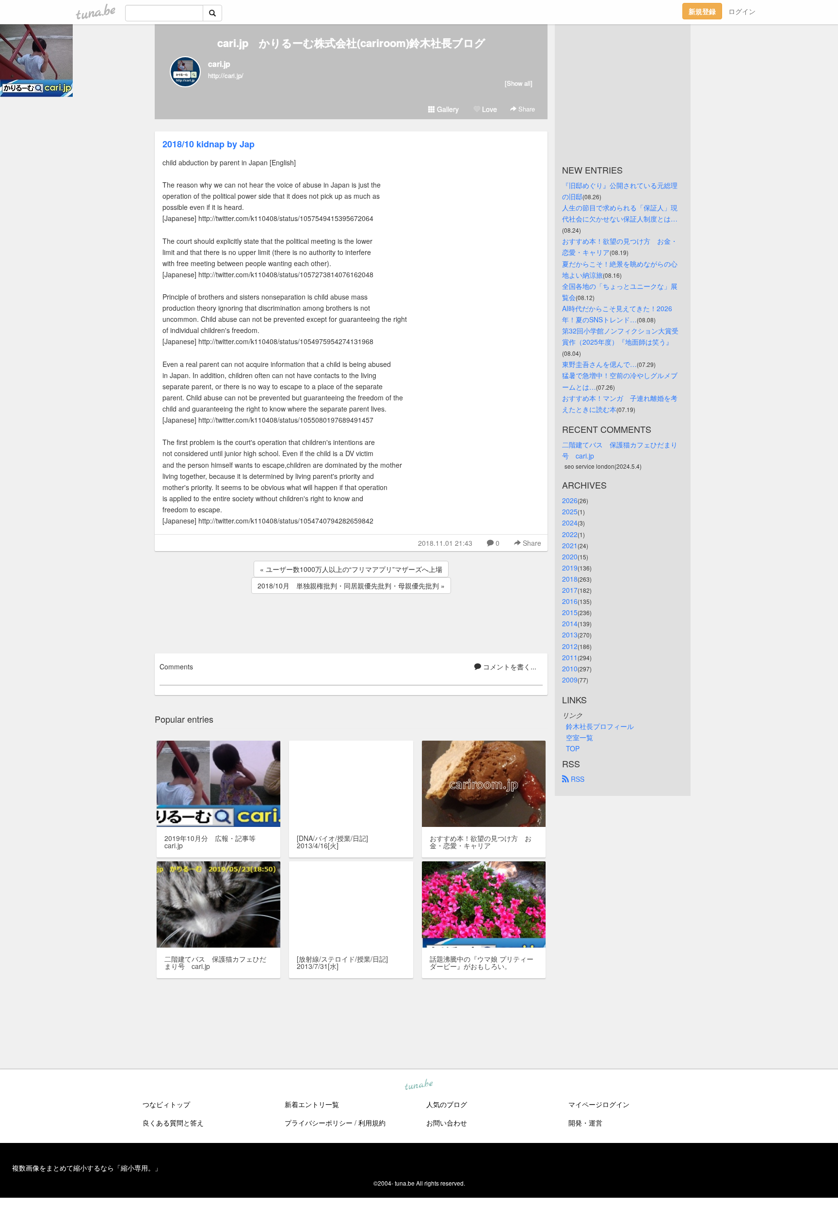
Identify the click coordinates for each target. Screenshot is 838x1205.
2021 (570, 545)
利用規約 (372, 1122)
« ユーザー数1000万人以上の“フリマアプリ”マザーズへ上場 (351, 569)
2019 (570, 567)
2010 (570, 668)
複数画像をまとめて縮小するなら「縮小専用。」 (86, 1168)
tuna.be (418, 1085)
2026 (570, 500)
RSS (576, 779)
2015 (570, 612)
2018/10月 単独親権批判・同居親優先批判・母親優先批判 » (351, 585)
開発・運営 (585, 1122)
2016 (570, 601)
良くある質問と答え (173, 1122)
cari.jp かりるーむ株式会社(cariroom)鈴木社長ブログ (351, 42)
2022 (570, 534)
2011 (570, 657)
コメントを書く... (508, 666)
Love (488, 109)
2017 (570, 590)
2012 (570, 646)
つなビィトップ (166, 1104)
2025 (570, 511)
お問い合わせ (446, 1122)
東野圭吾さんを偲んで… (599, 364)
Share (525, 108)
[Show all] (518, 83)
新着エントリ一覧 (312, 1104)
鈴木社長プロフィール (600, 726)
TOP (573, 748)
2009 (570, 679)
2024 (570, 522)
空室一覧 (579, 737)
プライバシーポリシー (319, 1122)
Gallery (447, 109)
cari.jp (219, 63)
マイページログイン (598, 1104)
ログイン (742, 11)
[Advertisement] (351, 622)
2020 (570, 556)
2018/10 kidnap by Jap (208, 144)
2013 (570, 634)
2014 (570, 623)
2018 (570, 579)
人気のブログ (446, 1104)
